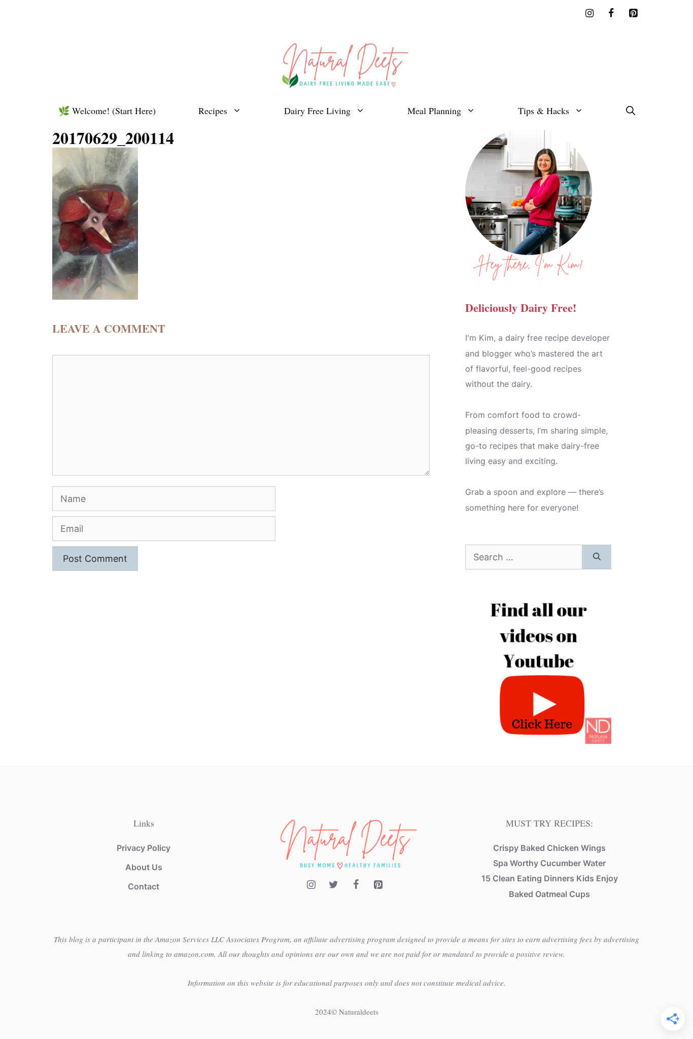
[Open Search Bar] (630, 110)
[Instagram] (590, 14)
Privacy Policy (143, 848)
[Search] (596, 557)
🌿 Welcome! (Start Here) (107, 110)
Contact (143, 886)
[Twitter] (333, 884)
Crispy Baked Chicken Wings (549, 848)
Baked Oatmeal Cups (549, 894)
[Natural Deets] (346, 63)
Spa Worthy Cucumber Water (549, 863)
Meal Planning (434, 110)
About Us (143, 867)
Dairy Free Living (317, 110)
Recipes (212, 110)
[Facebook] (611, 14)
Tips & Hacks (543, 110)
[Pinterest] (633, 14)
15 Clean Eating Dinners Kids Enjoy (549, 878)
